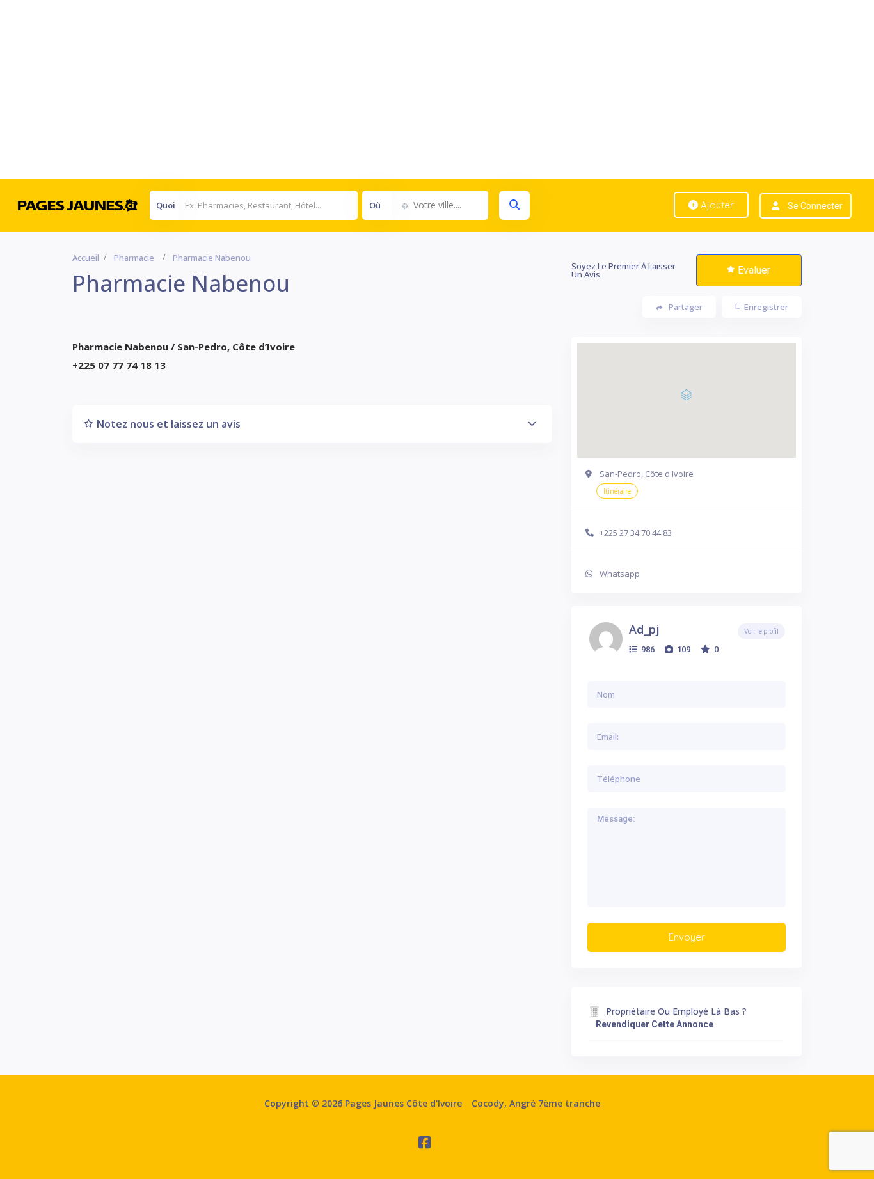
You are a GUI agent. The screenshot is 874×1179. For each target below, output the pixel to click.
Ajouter (716, 205)
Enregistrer (766, 307)
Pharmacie (134, 257)
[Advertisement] (384, 89)
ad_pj (644, 629)
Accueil (85, 257)
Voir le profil (761, 631)
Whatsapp (620, 573)
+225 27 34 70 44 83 (636, 532)
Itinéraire (617, 491)
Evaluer (754, 270)
